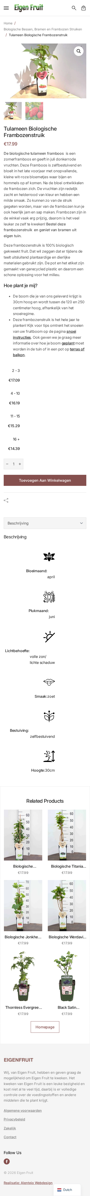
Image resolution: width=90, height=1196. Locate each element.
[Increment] (20, 464)
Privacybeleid (14, 1119)
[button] (79, 51)
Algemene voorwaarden (23, 1110)
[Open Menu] (6, 8)
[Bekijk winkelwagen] (83, 8)
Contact (10, 1137)
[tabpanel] (45, 656)
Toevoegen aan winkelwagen (45, 480)
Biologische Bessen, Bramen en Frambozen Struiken (43, 29)
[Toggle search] (74, 8)
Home (8, 23)
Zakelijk (10, 1128)
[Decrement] (7, 464)
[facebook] (7, 1161)
